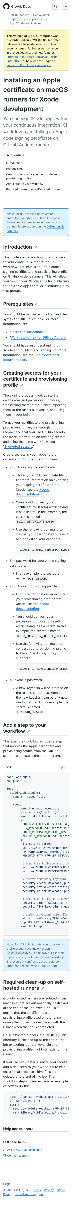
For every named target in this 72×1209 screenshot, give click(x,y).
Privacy (49, 1190)
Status (61, 1190)
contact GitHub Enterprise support (29, 65)
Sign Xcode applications (25, 23)
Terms (37, 1190)
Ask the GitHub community (24, 1149)
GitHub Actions (19, 15)
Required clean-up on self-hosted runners (34, 985)
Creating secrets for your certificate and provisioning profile (35, 379)
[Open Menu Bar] (65, 6)
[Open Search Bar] (55, 6)
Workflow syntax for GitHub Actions (38, 337)
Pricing (7, 1194)
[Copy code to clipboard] (63, 767)
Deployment (41, 15)
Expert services (25, 1194)
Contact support (18, 1155)
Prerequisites (18, 304)
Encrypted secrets (18, 446)
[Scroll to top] (63, 1200)
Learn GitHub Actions (27, 332)
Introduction (17, 247)
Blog (42, 1194)
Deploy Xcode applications (27, 19)
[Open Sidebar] (5, 19)
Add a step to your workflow (24, 728)
